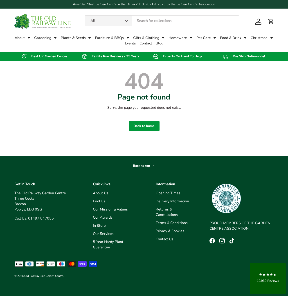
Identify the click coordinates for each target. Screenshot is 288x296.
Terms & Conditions (172, 222)
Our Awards (102, 217)
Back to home (144, 126)
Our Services (103, 233)
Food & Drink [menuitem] (230, 37)
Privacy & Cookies (170, 231)
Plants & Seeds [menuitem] (73, 37)
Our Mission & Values (110, 209)
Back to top (142, 166)
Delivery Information (172, 201)
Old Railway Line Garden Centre (43, 276)
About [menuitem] (20, 37)
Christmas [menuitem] (259, 37)
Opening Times (168, 193)
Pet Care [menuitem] (203, 37)
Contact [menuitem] (146, 43)
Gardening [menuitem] (42, 37)
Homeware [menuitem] (178, 37)
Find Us (99, 201)
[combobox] (162, 21)
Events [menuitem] (130, 43)
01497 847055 (41, 218)
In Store (99, 225)
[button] (271, 22)
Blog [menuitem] (159, 43)
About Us (100, 193)
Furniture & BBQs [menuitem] (109, 37)
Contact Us (164, 239)
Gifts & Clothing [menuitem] (146, 37)
